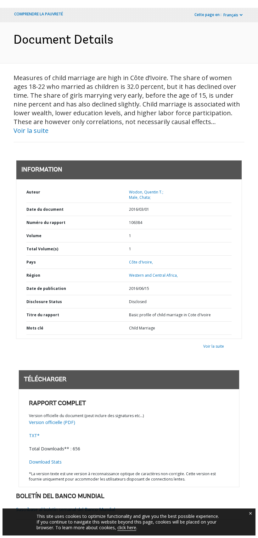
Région (33, 275)
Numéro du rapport (45, 222)
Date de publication (46, 288)
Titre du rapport (42, 315)
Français (230, 15)
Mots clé (34, 328)
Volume (34, 235)
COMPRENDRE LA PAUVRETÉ (38, 14)
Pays (31, 262)
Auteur (33, 192)
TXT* (34, 435)
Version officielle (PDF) (52, 422)
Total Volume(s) (42, 249)
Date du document (45, 209)
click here (126, 527)
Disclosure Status (44, 301)
